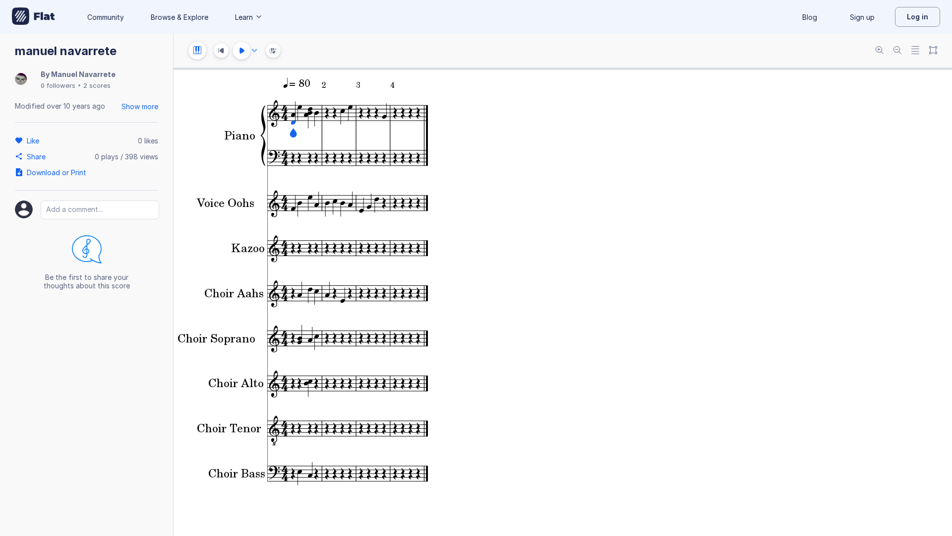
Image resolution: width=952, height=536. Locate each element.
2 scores (97, 85)
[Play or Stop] (241, 51)
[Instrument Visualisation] (273, 50)
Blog (809, 17)
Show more (139, 106)
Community (105, 17)
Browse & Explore (179, 17)
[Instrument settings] (197, 51)
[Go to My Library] (33, 16)
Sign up (862, 17)
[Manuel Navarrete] (21, 79)
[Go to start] (221, 50)
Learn (244, 17)
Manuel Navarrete (83, 74)
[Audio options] (254, 51)
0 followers (58, 85)
